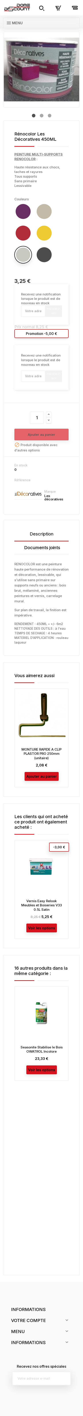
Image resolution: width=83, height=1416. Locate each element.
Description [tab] (42, 534)
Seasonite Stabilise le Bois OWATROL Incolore (42, 1049)
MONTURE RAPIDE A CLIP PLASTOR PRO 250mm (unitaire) (41, 753)
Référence (22, 480)
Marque (50, 491)
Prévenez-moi (54, 311)
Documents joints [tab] (42, 547)
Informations (28, 1309)
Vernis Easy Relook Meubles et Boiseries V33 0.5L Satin (41, 905)
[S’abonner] (64, 1378)
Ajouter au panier (41, 434)
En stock (20, 465)
